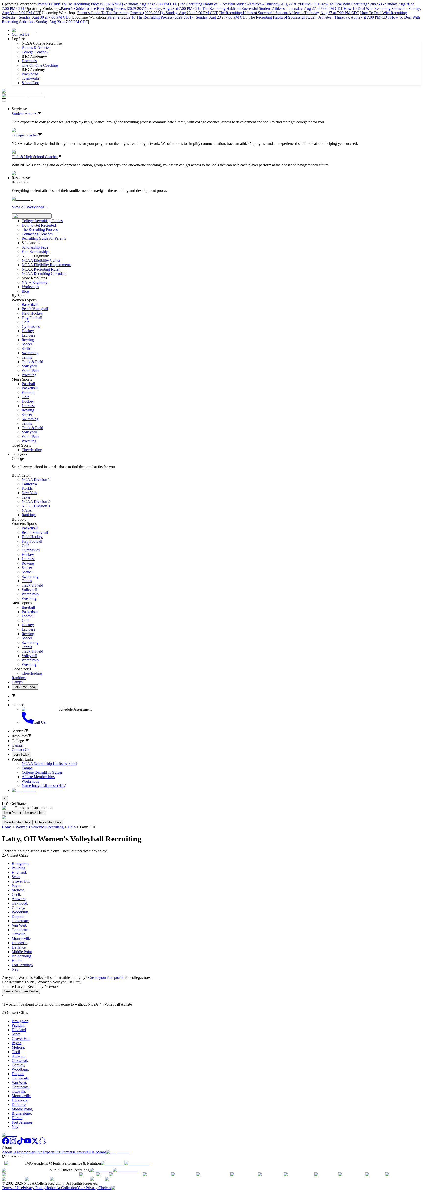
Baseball (28, 384)
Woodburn (20, 912)
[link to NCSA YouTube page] (27, 1143)
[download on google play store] (137, 1163)
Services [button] (18, 731)
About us (9, 1152)
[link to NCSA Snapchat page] (42, 1143)
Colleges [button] (18, 741)
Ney (15, 969)
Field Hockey (32, 313)
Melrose (18, 890)
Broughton (20, 864)
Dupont (18, 916)
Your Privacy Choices (94, 1188)
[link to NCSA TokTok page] (20, 1143)
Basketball (30, 304)
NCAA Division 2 (36, 502)
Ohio (72, 827)
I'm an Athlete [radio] (34, 813)
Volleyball (29, 366)
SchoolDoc (30, 83)
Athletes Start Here (47, 822)
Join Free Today (25, 687)
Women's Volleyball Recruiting (40, 827)
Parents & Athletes (36, 47)
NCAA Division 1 (36, 479)
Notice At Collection (61, 1188)
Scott (16, 877)
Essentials (29, 61)
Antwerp (18, 899)
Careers (80, 1152)
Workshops (30, 781)
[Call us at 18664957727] (22, 91)
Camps (17, 682)
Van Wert (19, 925)
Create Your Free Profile (21, 991)
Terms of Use (12, 1188)
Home (7, 827)
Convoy (18, 908)
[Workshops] (22, 199)
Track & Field (32, 362)
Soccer (27, 344)
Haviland (19, 872)
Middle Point (22, 952)
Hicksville (19, 943)
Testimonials (25, 1152)
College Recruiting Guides (42, 221)
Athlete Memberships (38, 777)
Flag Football (32, 318)
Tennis (27, 357)
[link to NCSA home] (9, 1135)
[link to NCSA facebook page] (5, 1143)
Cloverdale (20, 921)
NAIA (27, 510)
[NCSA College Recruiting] (24, 95)
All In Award (96, 1152)
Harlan (17, 960)
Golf (25, 322)
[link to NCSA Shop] (23, 30)
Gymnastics (31, 326)
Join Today (21, 754)
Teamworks (31, 78)
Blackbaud (30, 74)
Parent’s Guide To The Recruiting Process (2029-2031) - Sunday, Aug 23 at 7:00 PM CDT (108, 4)
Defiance (19, 947)
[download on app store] (112, 1163)
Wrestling (29, 375)
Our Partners (64, 1152)
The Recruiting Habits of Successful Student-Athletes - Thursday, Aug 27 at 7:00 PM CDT (249, 4)
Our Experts (44, 1152)
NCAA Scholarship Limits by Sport (49, 763)
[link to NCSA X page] (35, 1143)
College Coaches (35, 52)
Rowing (28, 340)
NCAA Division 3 (36, 506)
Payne (16, 886)
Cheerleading (32, 450)
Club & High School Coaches (35, 157)
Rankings (29, 515)
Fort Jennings (22, 965)
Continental (21, 930)
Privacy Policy (34, 1188)
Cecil (16, 894)
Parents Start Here (17, 822)
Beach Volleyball (35, 309)
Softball (28, 348)
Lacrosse (28, 335)
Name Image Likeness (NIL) (44, 785)
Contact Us (20, 34)
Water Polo (30, 370)
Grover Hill (21, 881)
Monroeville (21, 938)
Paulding (18, 868)
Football (28, 392)
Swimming (30, 353)
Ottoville (18, 934)
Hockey (28, 331)
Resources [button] (20, 736)
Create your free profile (106, 978)
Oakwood (19, 903)
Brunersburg (21, 956)
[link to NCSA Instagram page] (13, 1143)
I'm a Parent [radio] (12, 813)
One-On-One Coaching (40, 65)
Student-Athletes (24, 114)
